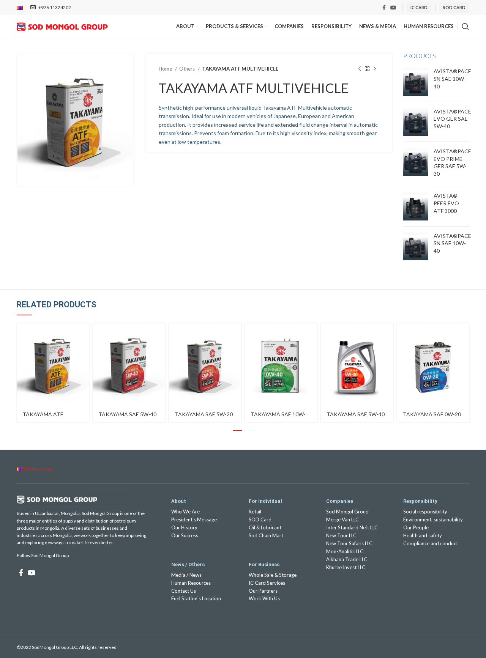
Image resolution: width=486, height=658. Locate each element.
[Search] (465, 26)
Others (187, 69)
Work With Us (264, 598)
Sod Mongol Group (347, 511)
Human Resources (191, 583)
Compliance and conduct (430, 543)
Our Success (184, 535)
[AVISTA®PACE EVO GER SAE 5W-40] (415, 122)
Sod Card (454, 7)
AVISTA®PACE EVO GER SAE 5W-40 (452, 118)
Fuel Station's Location (196, 598)
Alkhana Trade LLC (346, 559)
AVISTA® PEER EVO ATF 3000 (446, 203)
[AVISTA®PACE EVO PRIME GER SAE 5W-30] (415, 164)
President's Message (194, 519)
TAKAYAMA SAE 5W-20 (204, 414)
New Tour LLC (341, 535)
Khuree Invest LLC (345, 567)
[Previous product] (359, 69)
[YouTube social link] (393, 8)
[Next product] (375, 69)
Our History (184, 527)
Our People (416, 527)
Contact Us (183, 591)
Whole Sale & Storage (273, 575)
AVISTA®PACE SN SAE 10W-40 (452, 78)
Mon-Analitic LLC (344, 551)
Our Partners (263, 591)
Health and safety (422, 535)
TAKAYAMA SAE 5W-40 (127, 414)
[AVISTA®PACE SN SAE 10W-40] (415, 82)
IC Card (419, 7)
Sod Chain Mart (266, 535)
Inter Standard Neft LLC (352, 527)
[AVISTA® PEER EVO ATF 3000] (415, 206)
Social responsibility (425, 511)
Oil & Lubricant (265, 527)
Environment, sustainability (433, 519)
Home (166, 69)
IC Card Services (267, 583)
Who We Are (185, 511)
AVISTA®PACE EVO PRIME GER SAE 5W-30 (452, 162)
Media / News (186, 575)
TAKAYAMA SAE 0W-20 (432, 414)
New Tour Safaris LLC (349, 543)
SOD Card (260, 519)
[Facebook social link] (384, 8)
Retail (255, 511)
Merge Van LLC (342, 519)
